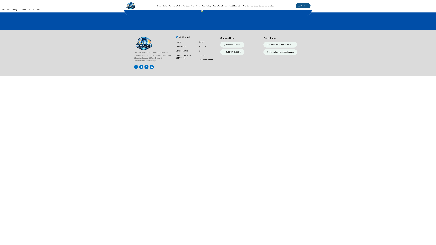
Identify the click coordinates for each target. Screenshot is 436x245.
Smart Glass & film (234, 6)
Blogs (256, 6)
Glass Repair (195, 6)
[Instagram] (146, 67)
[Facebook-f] (136, 67)
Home (159, 6)
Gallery (165, 6)
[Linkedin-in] (152, 67)
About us (172, 6)
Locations (271, 6)
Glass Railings (206, 6)
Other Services (248, 6)
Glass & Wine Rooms (220, 6)
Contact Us (263, 6)
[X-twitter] (141, 67)
